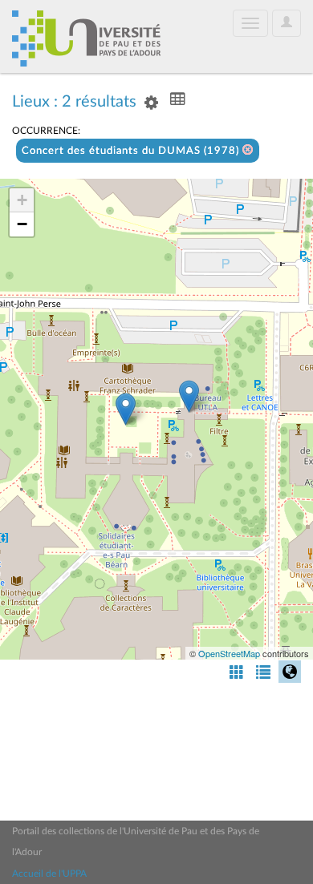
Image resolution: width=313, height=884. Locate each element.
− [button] (22, 224)
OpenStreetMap (229, 653)
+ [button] (22, 200)
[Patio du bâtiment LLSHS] (126, 409)
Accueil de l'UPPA (49, 873)
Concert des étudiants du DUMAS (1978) (132, 151)
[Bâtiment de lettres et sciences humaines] (189, 396)
